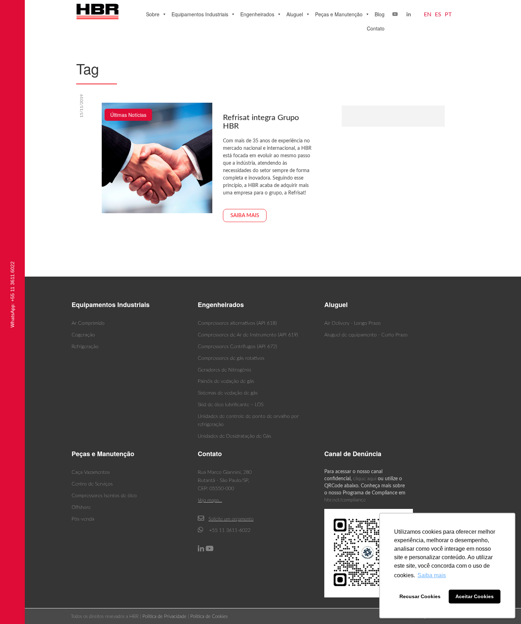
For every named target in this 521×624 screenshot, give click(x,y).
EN (427, 14)
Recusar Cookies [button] (420, 596)
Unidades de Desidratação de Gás (234, 436)
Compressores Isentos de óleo (104, 495)
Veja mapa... (210, 500)
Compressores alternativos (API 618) (237, 323)
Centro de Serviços (92, 484)
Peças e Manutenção (339, 14)
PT (448, 14)
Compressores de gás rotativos (231, 358)
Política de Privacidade (164, 616)
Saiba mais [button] (432, 575)
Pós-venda (83, 519)
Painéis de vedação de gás (226, 381)
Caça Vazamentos (91, 472)
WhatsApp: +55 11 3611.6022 (12, 294)
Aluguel (294, 14)
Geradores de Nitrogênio (224, 370)
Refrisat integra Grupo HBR (261, 122)
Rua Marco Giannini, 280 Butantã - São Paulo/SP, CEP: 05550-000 (225, 480)
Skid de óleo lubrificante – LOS (230, 404)
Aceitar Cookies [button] (474, 596)
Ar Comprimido (88, 323)
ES (438, 14)
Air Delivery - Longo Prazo (352, 323)
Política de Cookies (209, 616)
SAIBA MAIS (244, 215)
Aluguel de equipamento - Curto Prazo (366, 335)
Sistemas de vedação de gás (228, 393)
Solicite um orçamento (230, 519)
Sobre (152, 14)
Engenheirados (257, 14)
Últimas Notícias (128, 114)
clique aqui (364, 478)
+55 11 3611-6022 (229, 530)
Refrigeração (85, 346)
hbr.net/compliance (345, 500)
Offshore (81, 507)
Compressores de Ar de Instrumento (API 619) (248, 335)
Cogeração (83, 335)
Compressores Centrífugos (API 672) (237, 346)
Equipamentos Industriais (200, 14)
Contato (376, 28)
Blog (380, 14)
